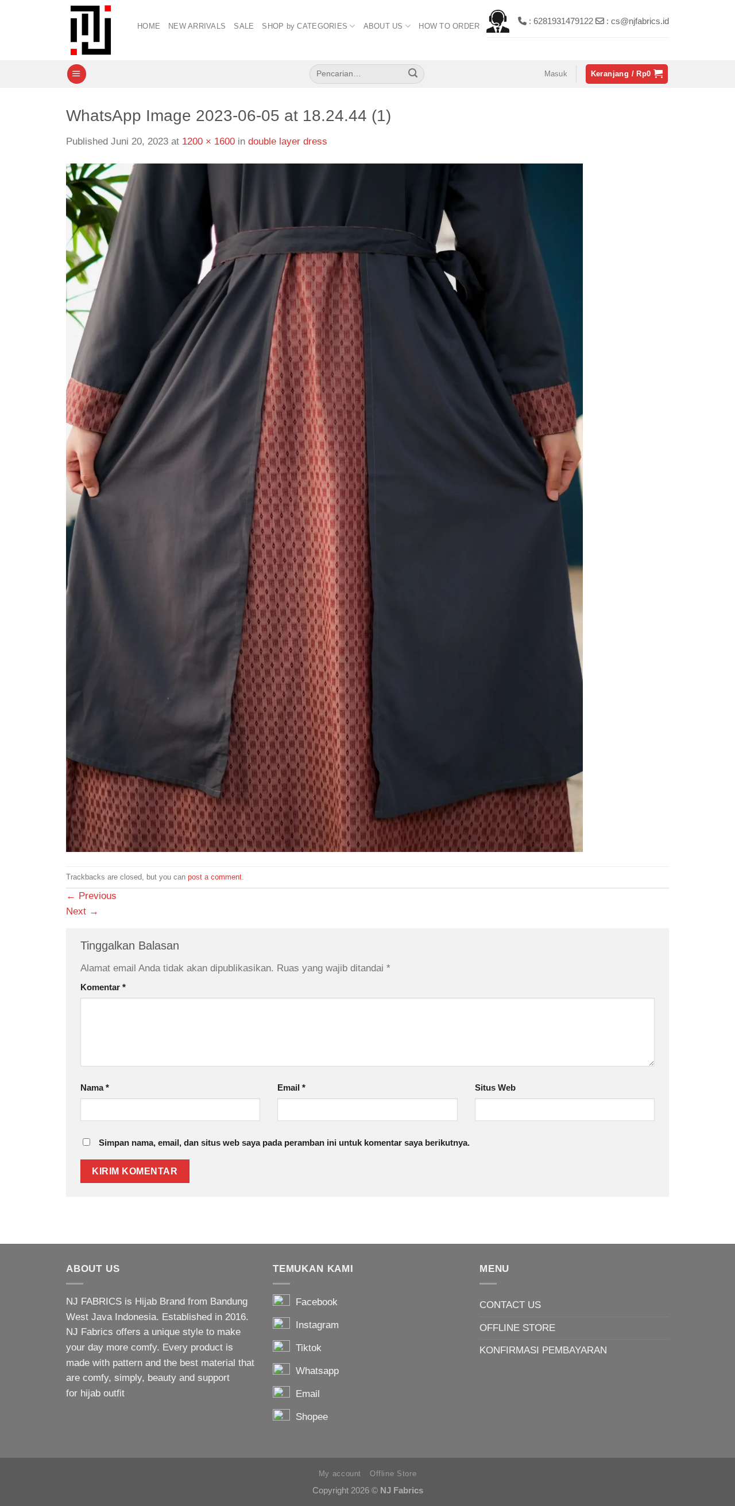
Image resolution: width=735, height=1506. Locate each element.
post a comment (215, 877)
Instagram (314, 1325)
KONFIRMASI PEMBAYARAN (543, 1350)
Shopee (309, 1416)
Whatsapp (314, 1370)
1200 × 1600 (208, 141)
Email (291, 1087)
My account (340, 1473)
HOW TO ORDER (449, 26)
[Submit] (413, 74)
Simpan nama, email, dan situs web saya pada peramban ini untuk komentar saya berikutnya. (284, 1142)
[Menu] (76, 74)
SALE (244, 26)
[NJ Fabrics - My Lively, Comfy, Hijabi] (93, 30)
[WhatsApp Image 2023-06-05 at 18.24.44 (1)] (324, 507)
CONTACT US (510, 1304)
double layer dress (287, 141)
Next (82, 911)
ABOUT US (383, 26)
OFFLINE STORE (517, 1327)
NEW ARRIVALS (197, 26)
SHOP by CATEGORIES (304, 26)
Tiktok (306, 1347)
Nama (94, 1087)
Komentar (103, 987)
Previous (91, 895)
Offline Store (393, 1473)
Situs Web (495, 1087)
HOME (148, 26)
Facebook (314, 1302)
